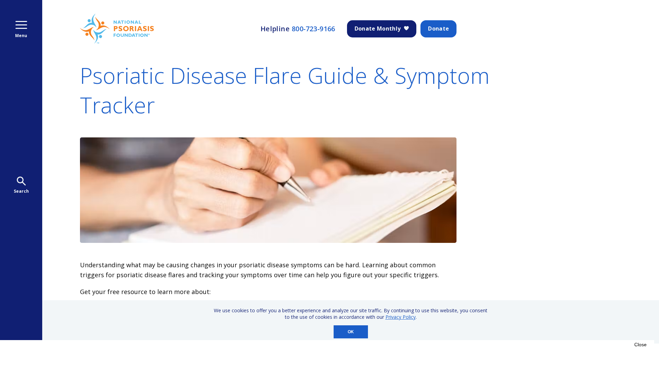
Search (21, 191)
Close (640, 344)
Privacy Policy (400, 317)
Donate (438, 28)
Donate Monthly (378, 28)
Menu (21, 35)
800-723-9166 (313, 28)
